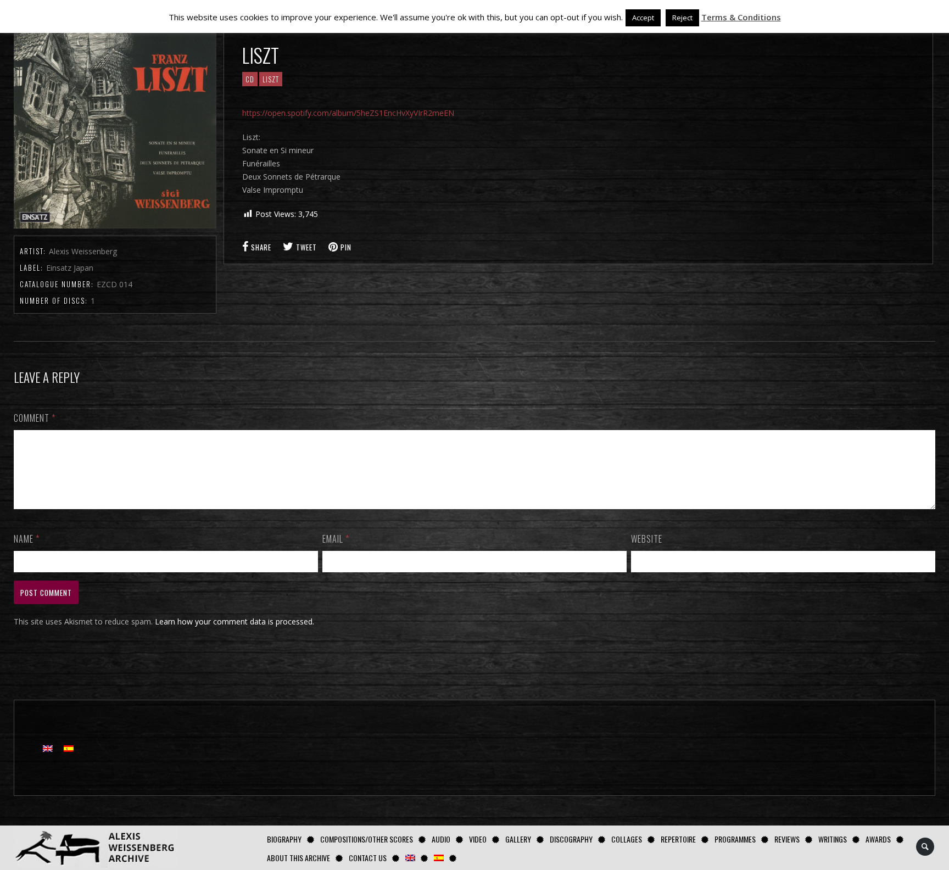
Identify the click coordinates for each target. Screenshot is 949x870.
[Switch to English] (47, 747)
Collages (626, 839)
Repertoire (678, 839)
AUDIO (441, 839)
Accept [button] (643, 18)
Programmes (735, 839)
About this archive (298, 857)
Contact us (368, 857)
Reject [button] (682, 18)
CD (249, 79)
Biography (284, 839)
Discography (571, 839)
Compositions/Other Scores (366, 839)
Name (27, 538)
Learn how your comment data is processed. (234, 621)
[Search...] (925, 847)
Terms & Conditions (741, 17)
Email (335, 538)
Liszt (271, 79)
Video (478, 839)
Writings (832, 839)
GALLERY (518, 839)
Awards (878, 839)
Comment (34, 418)
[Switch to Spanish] (438, 858)
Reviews (787, 839)
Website (646, 538)
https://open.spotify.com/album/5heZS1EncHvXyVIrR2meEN (348, 113)
